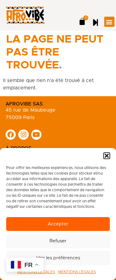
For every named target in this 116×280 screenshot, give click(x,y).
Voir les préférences (58, 258)
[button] (107, 156)
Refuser (58, 241)
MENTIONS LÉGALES (77, 272)
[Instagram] (23, 135)
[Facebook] (11, 135)
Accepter (58, 224)
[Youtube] (36, 135)
